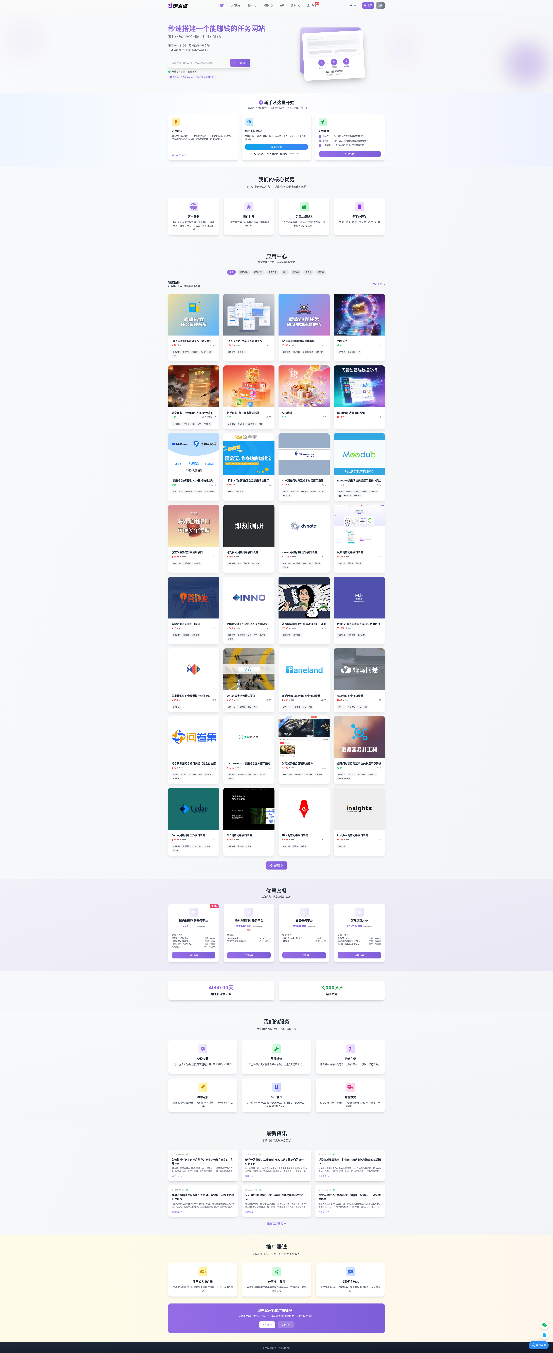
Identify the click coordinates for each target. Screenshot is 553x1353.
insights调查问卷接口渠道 (352, 835)
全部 (231, 272)
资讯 (282, 5)
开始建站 (351, 154)
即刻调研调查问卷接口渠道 (242, 552)
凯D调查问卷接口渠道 (239, 835)
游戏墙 (321, 272)
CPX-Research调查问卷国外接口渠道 (248, 763)
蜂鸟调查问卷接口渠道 (350, 696)
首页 (222, 5)
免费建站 (235, 5)
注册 (380, 5)
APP (285, 272)
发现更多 (278, 865)
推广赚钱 (313, 5)
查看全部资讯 (275, 1223)
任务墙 (308, 272)
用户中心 (295, 5)
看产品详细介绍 (179, 155)
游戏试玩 (258, 272)
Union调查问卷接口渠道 (241, 696)
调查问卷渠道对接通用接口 (187, 552)
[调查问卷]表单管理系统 (351, 413)
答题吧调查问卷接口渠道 (186, 624)
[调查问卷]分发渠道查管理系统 (244, 341)
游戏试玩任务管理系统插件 (297, 763)
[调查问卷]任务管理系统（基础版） (192, 341)
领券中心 (268, 5)
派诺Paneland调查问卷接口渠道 (301, 696)
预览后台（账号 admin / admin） (278, 153)
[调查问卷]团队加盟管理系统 (298, 341)
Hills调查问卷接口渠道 (295, 835)
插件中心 (252, 5)
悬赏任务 (273, 272)
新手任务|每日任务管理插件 (243, 413)
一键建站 (241, 62)
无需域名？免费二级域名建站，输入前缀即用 (193, 76)
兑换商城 (287, 413)
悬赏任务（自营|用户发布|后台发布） (194, 413)
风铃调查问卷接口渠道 (350, 552)
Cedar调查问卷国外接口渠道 (188, 835)
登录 (370, 5)
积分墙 (296, 272)
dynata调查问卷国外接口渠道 (299, 552)
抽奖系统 (342, 341)
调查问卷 (244, 272)
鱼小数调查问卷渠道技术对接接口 (191, 696)
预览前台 (278, 146)
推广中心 (267, 1324)
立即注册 (285, 1324)
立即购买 (193, 955)
